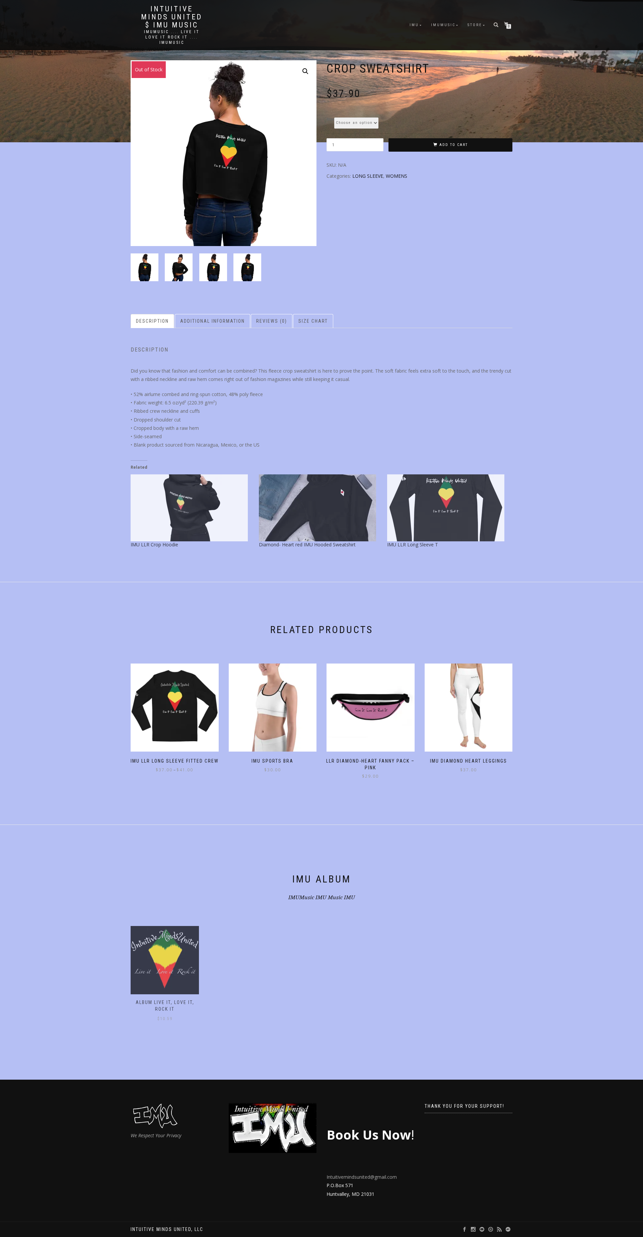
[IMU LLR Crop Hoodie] (191, 507)
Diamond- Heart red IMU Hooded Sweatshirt (307, 544)
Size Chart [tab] (313, 321)
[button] (305, 71)
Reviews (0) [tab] (271, 321)
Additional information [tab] (212, 321)
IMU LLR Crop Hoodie (154, 544)
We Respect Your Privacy (156, 1135)
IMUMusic (443, 25)
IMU (414, 25)
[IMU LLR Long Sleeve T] (448, 507)
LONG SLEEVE (367, 176)
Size (330, 119)
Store (475, 25)
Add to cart (453, 145)
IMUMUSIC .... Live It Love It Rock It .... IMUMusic (172, 37)
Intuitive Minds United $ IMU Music (171, 17)
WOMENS (396, 176)
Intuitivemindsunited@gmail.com (362, 1177)
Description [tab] (152, 321)
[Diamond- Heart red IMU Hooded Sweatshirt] (319, 507)
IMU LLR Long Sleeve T (412, 544)
